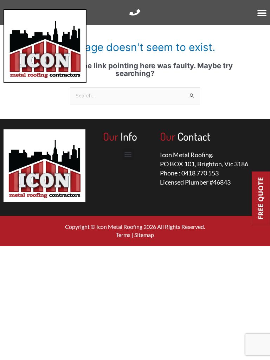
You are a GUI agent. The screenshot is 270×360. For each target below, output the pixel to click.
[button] (262, 12)
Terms (123, 234)
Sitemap (144, 234)
